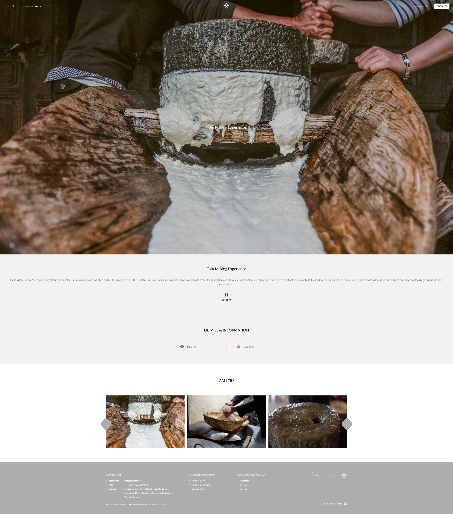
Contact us (245, 480)
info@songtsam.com (133, 480)
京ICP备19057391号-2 (158, 504)
